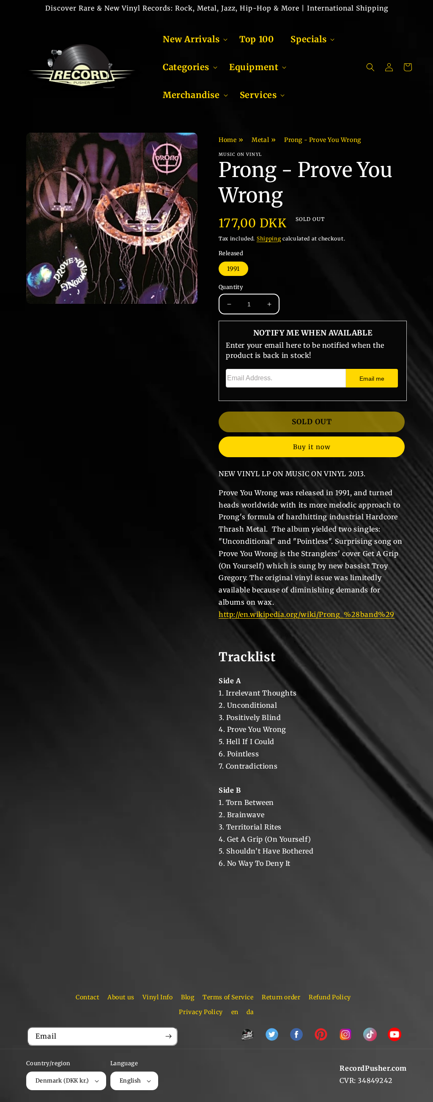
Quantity (231, 287)
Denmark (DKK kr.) (62, 1080)
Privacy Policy (200, 1012)
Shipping (269, 238)
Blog (187, 997)
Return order (281, 997)
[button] (192, 39)
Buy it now (312, 447)
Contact (87, 997)
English (130, 1080)
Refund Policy (330, 997)
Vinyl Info (158, 997)
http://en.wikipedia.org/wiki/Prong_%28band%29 (307, 614)
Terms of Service (228, 997)
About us (120, 997)
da (250, 1012)
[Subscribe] (168, 1036)
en (234, 1012)
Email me (371, 378)
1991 (233, 269)
